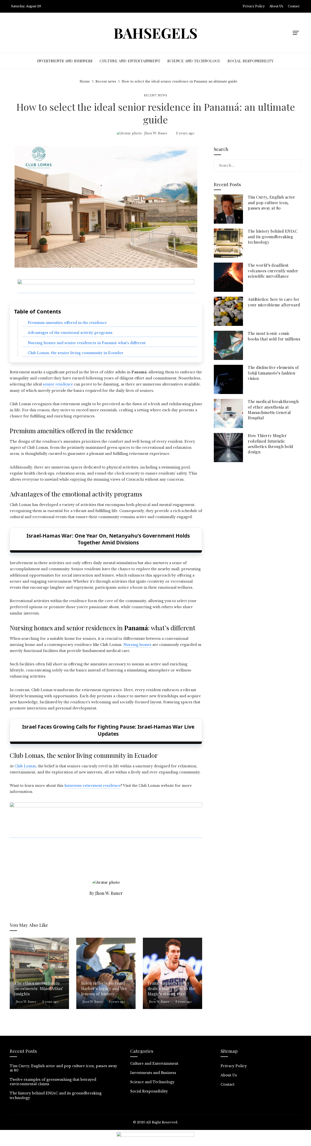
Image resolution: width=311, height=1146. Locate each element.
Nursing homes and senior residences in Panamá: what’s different (87, 343)
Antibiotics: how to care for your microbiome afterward (274, 302)
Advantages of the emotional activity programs (70, 332)
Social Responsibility (149, 1091)
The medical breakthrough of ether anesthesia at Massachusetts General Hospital (273, 409)
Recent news (155, 95)
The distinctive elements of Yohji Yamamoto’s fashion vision (273, 373)
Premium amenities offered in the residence (67, 323)
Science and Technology (152, 1082)
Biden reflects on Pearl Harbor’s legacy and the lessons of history (104, 989)
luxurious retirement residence (92, 785)
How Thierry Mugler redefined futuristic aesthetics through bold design (270, 443)
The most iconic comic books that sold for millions (274, 336)
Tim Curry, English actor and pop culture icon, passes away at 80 (271, 202)
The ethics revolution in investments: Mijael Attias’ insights (39, 989)
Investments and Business (153, 1073)
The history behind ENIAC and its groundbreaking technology (272, 237)
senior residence (58, 384)
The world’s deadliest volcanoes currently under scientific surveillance (273, 271)
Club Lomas (25, 766)
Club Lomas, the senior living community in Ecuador (75, 353)
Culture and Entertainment (154, 1063)
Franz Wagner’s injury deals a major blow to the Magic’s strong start (171, 989)
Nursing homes (137, 644)
